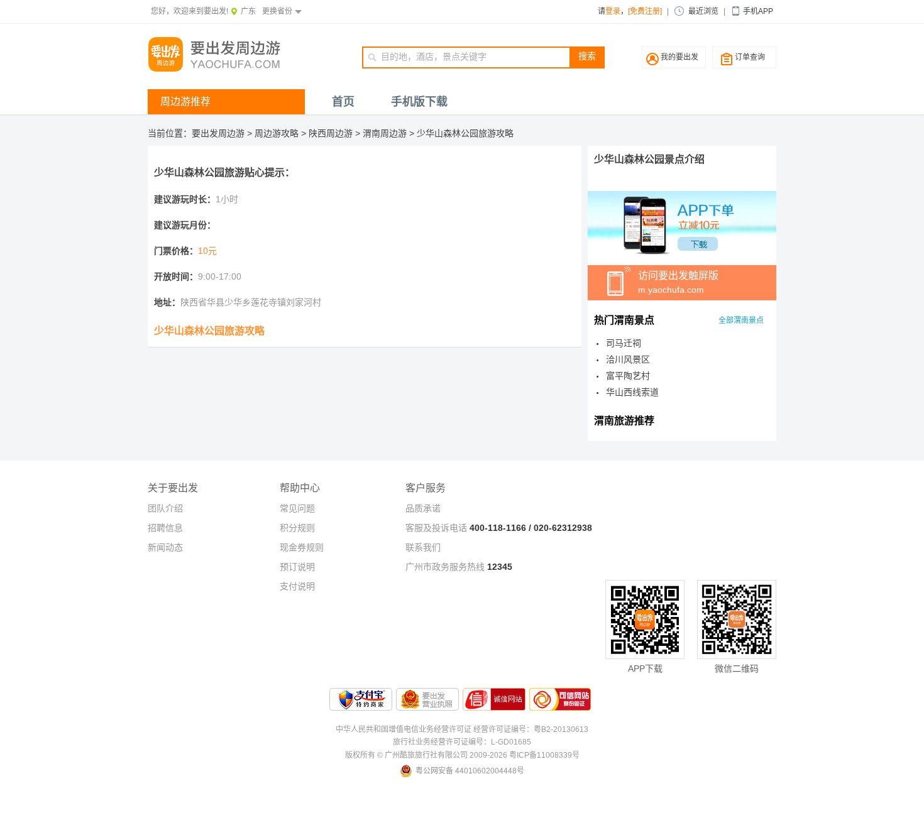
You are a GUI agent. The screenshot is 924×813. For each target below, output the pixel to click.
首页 (343, 101)
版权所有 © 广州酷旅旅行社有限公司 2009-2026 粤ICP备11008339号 (462, 755)
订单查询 (750, 57)
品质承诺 (423, 508)
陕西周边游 (331, 133)
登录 (612, 11)
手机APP (758, 11)
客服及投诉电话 (436, 528)
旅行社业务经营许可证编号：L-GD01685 (462, 742)
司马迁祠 (623, 343)
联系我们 (423, 547)
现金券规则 (302, 547)
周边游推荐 (185, 101)
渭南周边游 (385, 133)
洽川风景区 (628, 359)
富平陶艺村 (628, 376)
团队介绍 (165, 508)
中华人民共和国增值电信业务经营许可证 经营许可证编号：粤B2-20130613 (462, 729)
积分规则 (297, 528)
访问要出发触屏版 (678, 282)
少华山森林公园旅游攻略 (465, 133)
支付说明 (297, 586)
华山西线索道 (632, 392)
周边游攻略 (277, 133)
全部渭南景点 (741, 320)
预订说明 (297, 567)
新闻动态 (165, 547)
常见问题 (297, 508)
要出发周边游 (218, 133)
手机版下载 (419, 101)
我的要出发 (679, 57)
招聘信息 (165, 528)
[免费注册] (645, 11)
